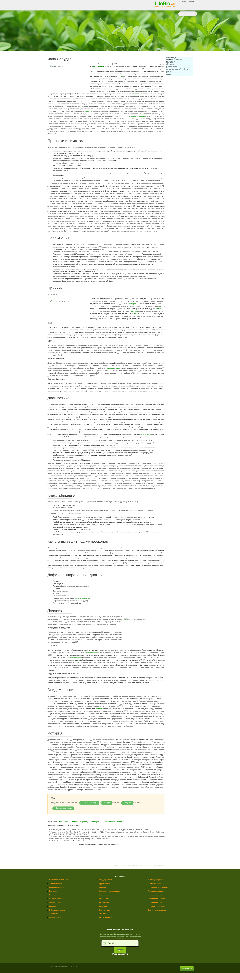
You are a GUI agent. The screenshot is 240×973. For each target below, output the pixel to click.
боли (160, 74)
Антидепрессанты (106, 880)
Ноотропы (53, 891)
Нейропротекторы (56, 887)
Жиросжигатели (55, 884)
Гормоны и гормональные (109, 891)
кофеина (110, 368)
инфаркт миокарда (82, 598)
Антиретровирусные (156, 880)
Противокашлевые (155, 895)
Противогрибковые (156, 891)
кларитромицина (92, 652)
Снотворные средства (157, 910)
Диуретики (103, 906)
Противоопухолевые (156, 899)
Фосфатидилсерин (96, 822)
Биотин (60, 822)
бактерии (132, 304)
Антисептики (104, 902)
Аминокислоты (55, 917)
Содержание (119, 876)
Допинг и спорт (55, 902)
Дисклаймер (187, 969)
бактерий (148, 89)
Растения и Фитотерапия (59, 880)
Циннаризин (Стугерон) (114, 822)
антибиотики (145, 434)
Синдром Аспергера (78, 822)
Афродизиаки (104, 884)
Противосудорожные (156, 906)
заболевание (98, 66)
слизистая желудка (90, 803)
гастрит (98, 709)
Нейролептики (104, 910)
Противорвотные (155, 902)
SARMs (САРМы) (55, 899)
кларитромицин (75, 657)
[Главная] (166, 4)
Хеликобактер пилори (64, 808)
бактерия (160, 309)
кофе (118, 368)
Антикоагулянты (105, 917)
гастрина (135, 314)
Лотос (67, 822)
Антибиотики (104, 899)
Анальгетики (104, 895)
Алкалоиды (53, 914)
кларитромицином (138, 116)
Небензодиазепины (57, 910)
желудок (107, 803)
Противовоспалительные (158, 887)
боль (120, 76)
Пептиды (52, 895)
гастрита (134, 311)
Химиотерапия (104, 914)
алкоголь (88, 111)
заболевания (136, 94)
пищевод (127, 803)
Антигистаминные (155, 884)
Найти (195, 13)
